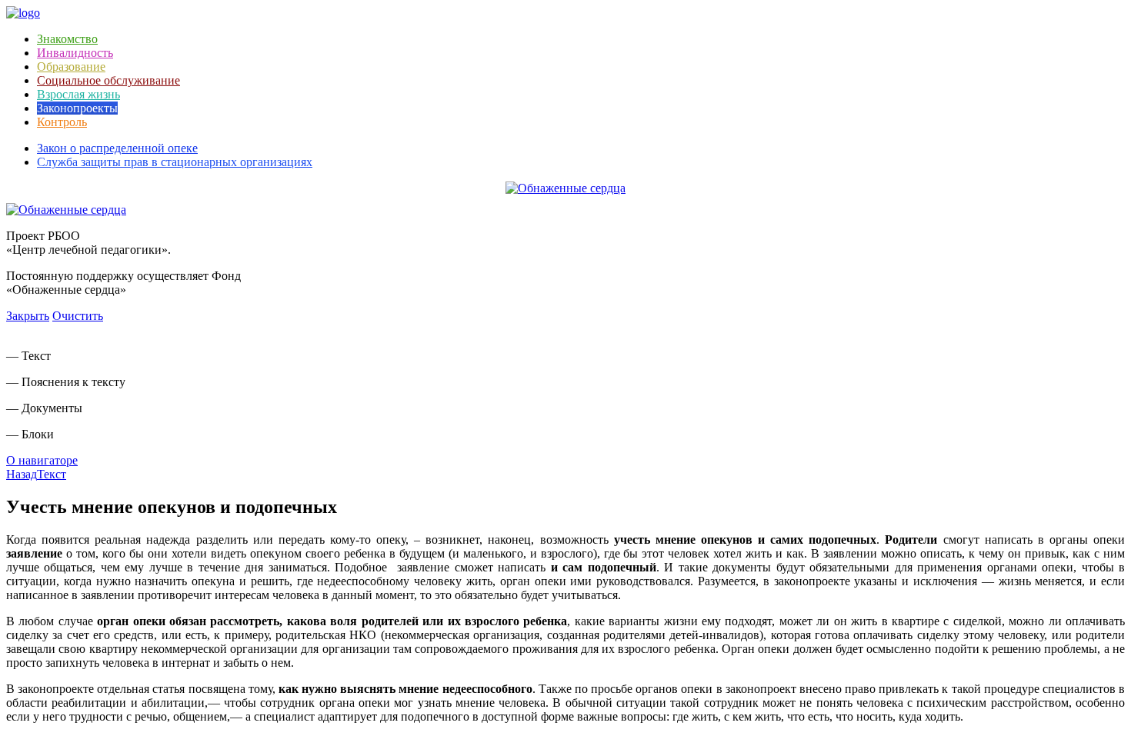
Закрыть (27, 315)
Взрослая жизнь (78, 94)
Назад (21, 474)
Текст (51, 474)
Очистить (77, 315)
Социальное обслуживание (108, 80)
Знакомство (67, 38)
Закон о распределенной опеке (117, 148)
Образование (71, 66)
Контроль (62, 121)
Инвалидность (75, 52)
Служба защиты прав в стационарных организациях (174, 161)
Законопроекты (77, 108)
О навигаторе (42, 460)
